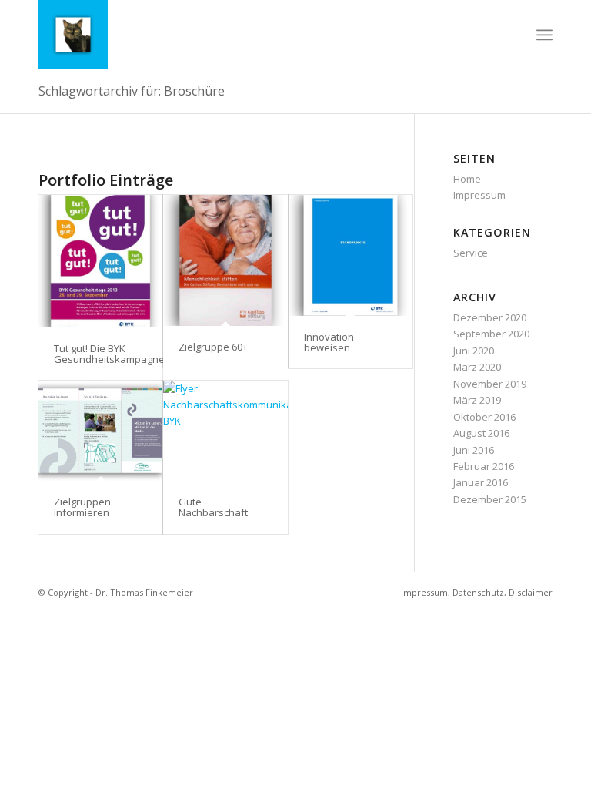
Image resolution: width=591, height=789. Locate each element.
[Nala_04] (73, 34)
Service (470, 253)
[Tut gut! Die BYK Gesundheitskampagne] (100, 261)
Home (467, 179)
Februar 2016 (483, 466)
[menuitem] (544, 34)
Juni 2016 (473, 450)
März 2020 (477, 367)
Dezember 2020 (489, 317)
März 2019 (477, 400)
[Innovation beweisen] (350, 255)
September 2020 (491, 334)
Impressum (479, 195)
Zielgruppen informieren (82, 507)
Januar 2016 (480, 482)
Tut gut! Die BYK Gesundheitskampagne (109, 353)
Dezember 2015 (489, 499)
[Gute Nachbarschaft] (225, 431)
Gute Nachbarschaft (213, 507)
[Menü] (544, 34)
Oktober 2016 (484, 417)
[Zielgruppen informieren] (100, 431)
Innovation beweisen (329, 342)
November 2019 (489, 384)
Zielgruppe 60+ (213, 347)
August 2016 (481, 433)
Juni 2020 (473, 351)
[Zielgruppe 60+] (225, 260)
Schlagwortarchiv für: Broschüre (131, 90)
